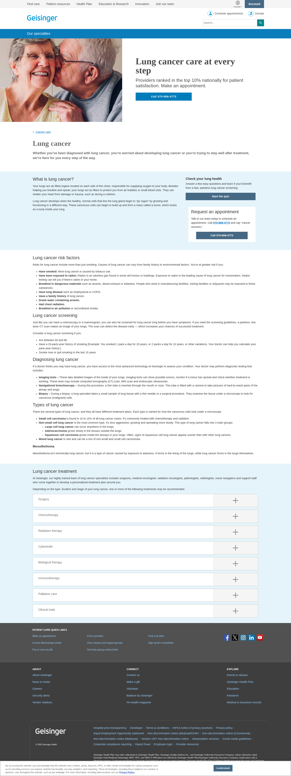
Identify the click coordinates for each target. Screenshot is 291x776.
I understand (223, 768)
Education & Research (114, 4)
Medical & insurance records (244, 702)
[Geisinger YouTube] (260, 638)
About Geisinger (42, 675)
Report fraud (142, 744)
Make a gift (133, 681)
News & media (41, 681)
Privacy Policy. (127, 772)
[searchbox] (230, 22)
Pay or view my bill (42, 649)
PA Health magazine (139, 702)
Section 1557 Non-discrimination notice (165, 738)
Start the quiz (220, 196)
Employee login (163, 744)
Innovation (142, 4)
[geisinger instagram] (243, 638)
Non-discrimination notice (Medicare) (116, 738)
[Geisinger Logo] (42, 18)
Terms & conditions (157, 727)
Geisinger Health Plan (240, 681)
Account (254, 4)
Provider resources (187, 744)
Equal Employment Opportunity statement (119, 733)
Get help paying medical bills (102, 649)
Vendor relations (42, 702)
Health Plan (84, 4)
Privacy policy (224, 727)
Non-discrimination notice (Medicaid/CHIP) (173, 733)
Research (233, 695)
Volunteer (132, 688)
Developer (136, 727)
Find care (33, 4)
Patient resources (58, 4)
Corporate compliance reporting (113, 744)
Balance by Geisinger (139, 695)
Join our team (165, 4)
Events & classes (237, 675)
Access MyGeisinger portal (46, 642)
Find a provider (95, 636)
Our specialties (38, 34)
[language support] (238, 4)
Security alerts (41, 695)
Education (233, 688)
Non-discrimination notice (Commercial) (226, 733)
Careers (37, 688)
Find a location (156, 636)
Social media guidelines (236, 738)
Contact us (133, 675)
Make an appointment (44, 636)
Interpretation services (205, 738)
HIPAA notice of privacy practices (192, 727)
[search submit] (260, 22)
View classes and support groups (105, 642)
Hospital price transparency (110, 727)
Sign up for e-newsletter (161, 642)
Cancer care (43, 132)
